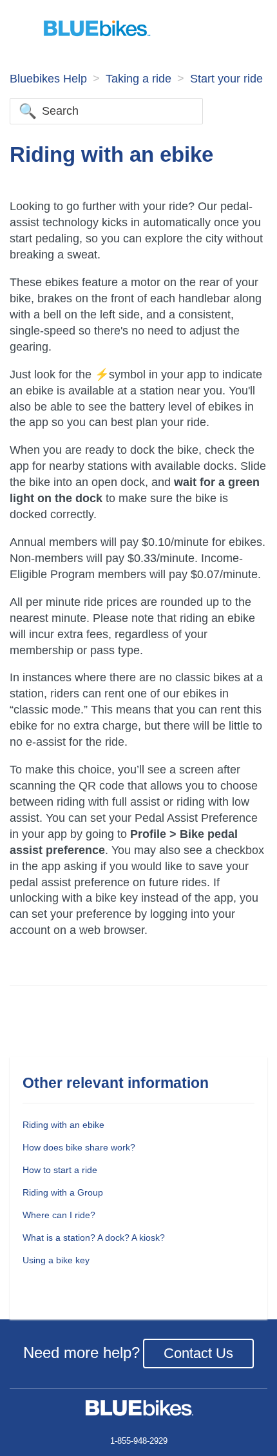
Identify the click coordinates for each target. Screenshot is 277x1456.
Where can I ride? (59, 1215)
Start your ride (226, 78)
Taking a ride (138, 78)
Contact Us (198, 1353)
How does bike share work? (79, 1147)
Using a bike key (56, 1260)
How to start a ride (60, 1170)
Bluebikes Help (48, 78)
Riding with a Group (63, 1192)
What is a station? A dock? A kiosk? (94, 1237)
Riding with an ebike (63, 1125)
